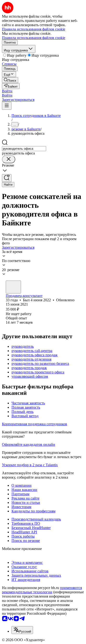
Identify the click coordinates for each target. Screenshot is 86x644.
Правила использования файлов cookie (33, 38)
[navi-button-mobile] (6, 106)
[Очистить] (8, 159)
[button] (7, 91)
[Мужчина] (13, 287)
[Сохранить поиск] (6, 178)
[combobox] (24, 148)
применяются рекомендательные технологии (42, 590)
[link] (10, 80)
